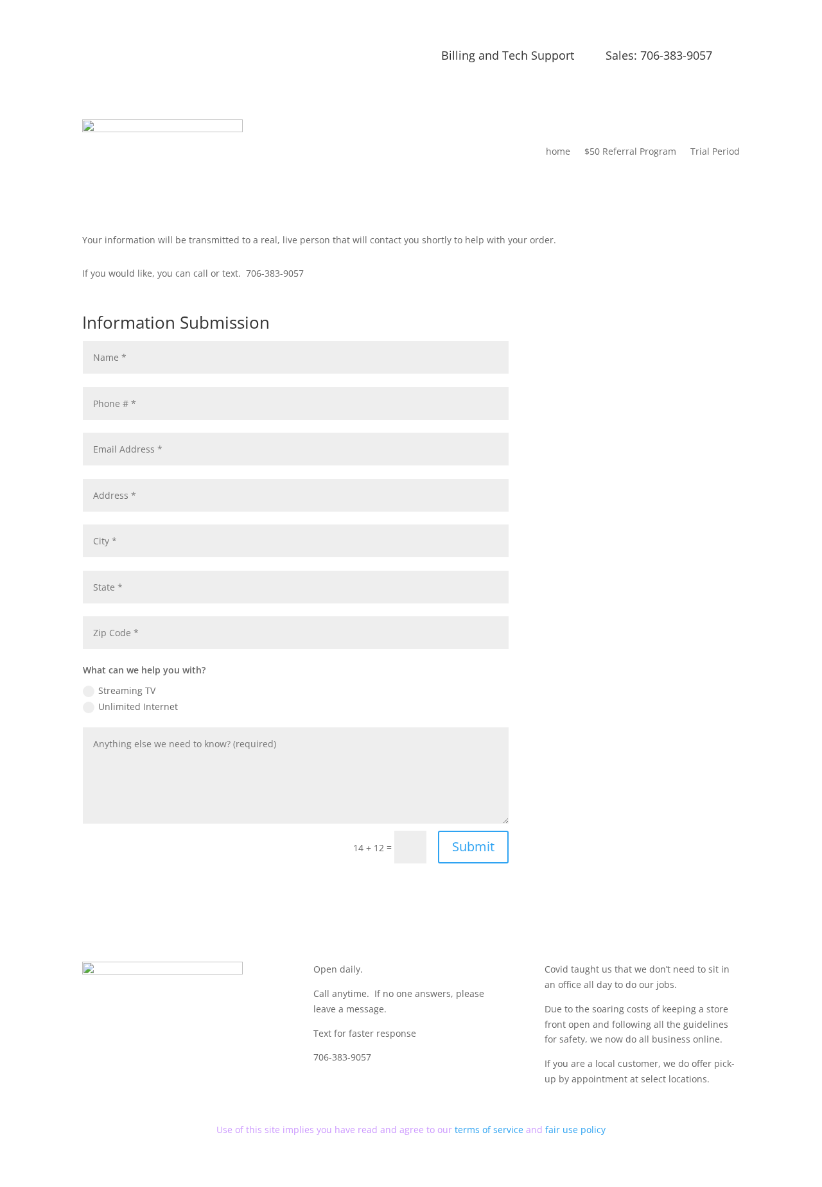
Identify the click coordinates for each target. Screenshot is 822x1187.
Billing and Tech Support (507, 55)
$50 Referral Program (630, 151)
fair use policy (575, 1129)
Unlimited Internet (138, 706)
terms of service (490, 1129)
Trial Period (715, 151)
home (558, 151)
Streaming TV (126, 690)
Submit (473, 846)
